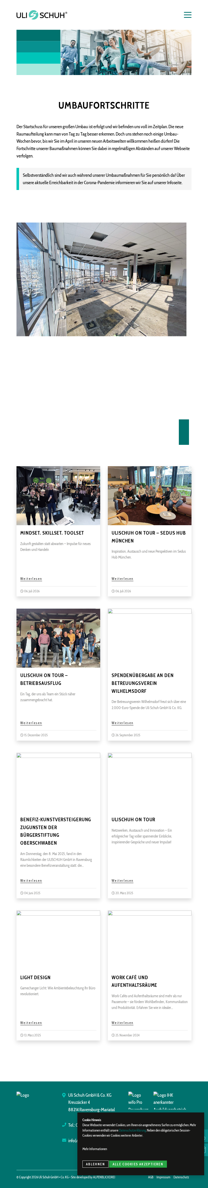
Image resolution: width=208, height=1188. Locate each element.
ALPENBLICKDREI (104, 1177)
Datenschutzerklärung (132, 1130)
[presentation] (184, 425)
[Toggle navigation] (185, 14)
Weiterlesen (31, 579)
